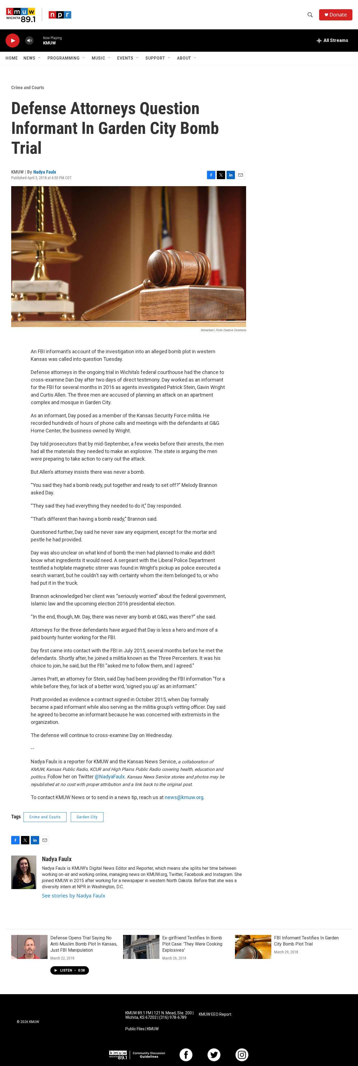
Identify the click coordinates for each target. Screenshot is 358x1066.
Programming (64, 58)
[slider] (38, 40)
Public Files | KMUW (142, 1029)
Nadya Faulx (44, 172)
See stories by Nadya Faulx (73, 895)
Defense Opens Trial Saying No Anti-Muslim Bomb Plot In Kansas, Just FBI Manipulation (83, 944)
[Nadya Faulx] (23, 872)
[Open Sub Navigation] (39, 58)
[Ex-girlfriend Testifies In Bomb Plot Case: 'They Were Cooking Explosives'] (141, 947)
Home (12, 58)
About (184, 58)
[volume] (29, 40)
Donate (338, 15)
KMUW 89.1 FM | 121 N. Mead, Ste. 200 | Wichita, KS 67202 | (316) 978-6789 (159, 1015)
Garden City (87, 817)
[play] (12, 40)
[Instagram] (242, 1055)
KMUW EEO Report (215, 1014)
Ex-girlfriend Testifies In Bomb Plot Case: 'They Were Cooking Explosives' (192, 944)
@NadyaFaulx (110, 777)
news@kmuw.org (184, 797)
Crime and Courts (27, 87)
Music (98, 58)
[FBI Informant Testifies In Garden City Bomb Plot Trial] (253, 947)
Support (155, 58)
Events (125, 58)
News (29, 58)
